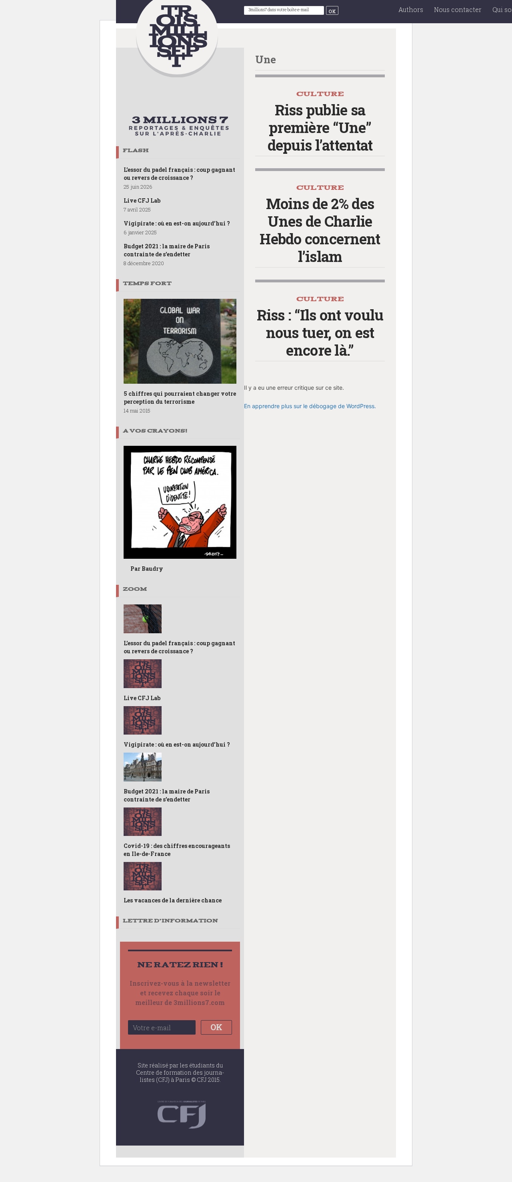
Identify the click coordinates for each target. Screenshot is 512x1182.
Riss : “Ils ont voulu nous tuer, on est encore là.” (320, 332)
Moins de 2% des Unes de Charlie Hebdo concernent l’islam (320, 230)
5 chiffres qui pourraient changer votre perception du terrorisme (180, 397)
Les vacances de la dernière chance (173, 900)
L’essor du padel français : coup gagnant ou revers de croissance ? (179, 173)
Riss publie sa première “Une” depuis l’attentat (320, 127)
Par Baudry (146, 568)
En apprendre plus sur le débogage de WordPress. (310, 406)
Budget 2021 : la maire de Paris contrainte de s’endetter (167, 250)
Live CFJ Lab (142, 200)
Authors (410, 9)
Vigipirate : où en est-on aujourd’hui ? (177, 223)
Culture (320, 94)
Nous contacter (458, 9)
